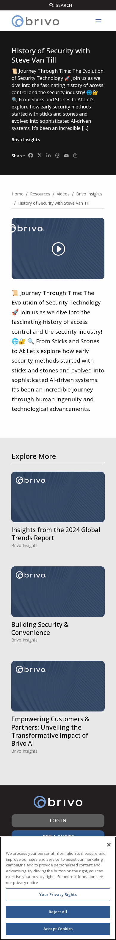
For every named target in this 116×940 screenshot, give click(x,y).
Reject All (58, 911)
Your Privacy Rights (57, 894)
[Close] (108, 844)
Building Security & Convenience (39, 628)
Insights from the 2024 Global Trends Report (55, 534)
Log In (58, 820)
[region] (58, 888)
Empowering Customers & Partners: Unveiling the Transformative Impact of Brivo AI (50, 731)
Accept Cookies (58, 928)
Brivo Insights (26, 139)
